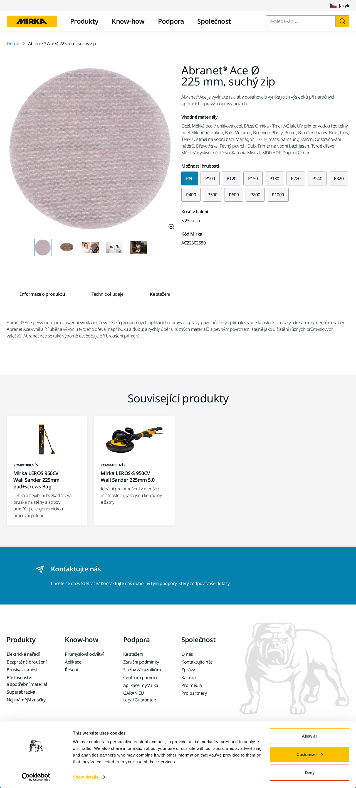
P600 (234, 195)
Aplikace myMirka (140, 685)
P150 (253, 178)
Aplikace (73, 662)
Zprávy (188, 670)
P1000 (278, 195)
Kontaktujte (112, 583)
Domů (13, 43)
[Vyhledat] (342, 21)
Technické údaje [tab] (107, 294)
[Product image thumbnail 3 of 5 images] (90, 247)
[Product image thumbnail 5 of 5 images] (138, 247)
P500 (212, 195)
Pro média (191, 685)
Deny (309, 772)
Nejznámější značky (26, 700)
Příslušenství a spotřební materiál (27, 680)
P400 (191, 195)
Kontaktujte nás (197, 662)
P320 (338, 178)
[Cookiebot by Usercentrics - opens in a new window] (36, 777)
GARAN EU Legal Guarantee (139, 696)
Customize (306, 754)
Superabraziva (21, 692)
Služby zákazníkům (142, 670)
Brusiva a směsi (22, 670)
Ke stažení (133, 654)
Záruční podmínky (141, 662)
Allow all (309, 736)
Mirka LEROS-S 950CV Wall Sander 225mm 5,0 (128, 476)
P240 (317, 178)
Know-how (128, 21)
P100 (210, 178)
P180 (274, 178)
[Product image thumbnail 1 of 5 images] (42, 247)
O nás (187, 654)
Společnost (214, 21)
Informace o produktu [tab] (42, 294)
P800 (255, 195)
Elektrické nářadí (23, 654)
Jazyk (344, 6)
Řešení (71, 670)
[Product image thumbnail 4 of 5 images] (114, 247)
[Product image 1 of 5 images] (91, 149)
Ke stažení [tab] (160, 294)
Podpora (171, 21)
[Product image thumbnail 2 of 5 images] (66, 247)
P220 (296, 178)
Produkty (84, 21)
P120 (231, 178)
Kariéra (188, 677)
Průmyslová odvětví (84, 654)
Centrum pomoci (140, 677)
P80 (190, 178)
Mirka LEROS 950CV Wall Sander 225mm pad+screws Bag (36, 480)
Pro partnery (194, 693)
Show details (85, 777)
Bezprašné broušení (26, 662)
